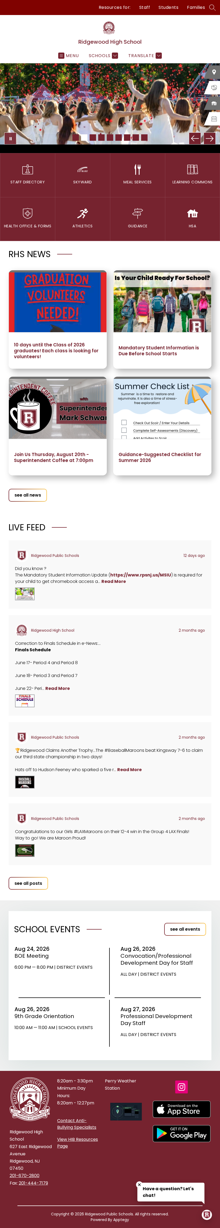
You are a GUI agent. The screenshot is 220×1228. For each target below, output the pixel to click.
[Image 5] (110, 137)
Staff (144, 7)
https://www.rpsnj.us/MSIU (140, 575)
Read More (113, 581)
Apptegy (121, 1219)
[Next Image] (210, 138)
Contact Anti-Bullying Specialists (76, 1124)
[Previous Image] (195, 138)
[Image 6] (118, 137)
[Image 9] (144, 137)
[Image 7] (127, 137)
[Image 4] (101, 137)
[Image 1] (75, 137)
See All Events (185, 929)
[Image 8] (136, 137)
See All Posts (28, 883)
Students (168, 7)
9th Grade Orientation (46, 1016)
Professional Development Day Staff (156, 1020)
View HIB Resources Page (77, 1142)
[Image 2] (84, 137)
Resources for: (115, 7)
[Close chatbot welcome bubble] (139, 1184)
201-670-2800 (24, 1175)
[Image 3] (93, 137)
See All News (27, 495)
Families (196, 7)
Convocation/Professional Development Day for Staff (157, 959)
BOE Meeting (33, 955)
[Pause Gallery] (10, 138)
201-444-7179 (33, 1183)
